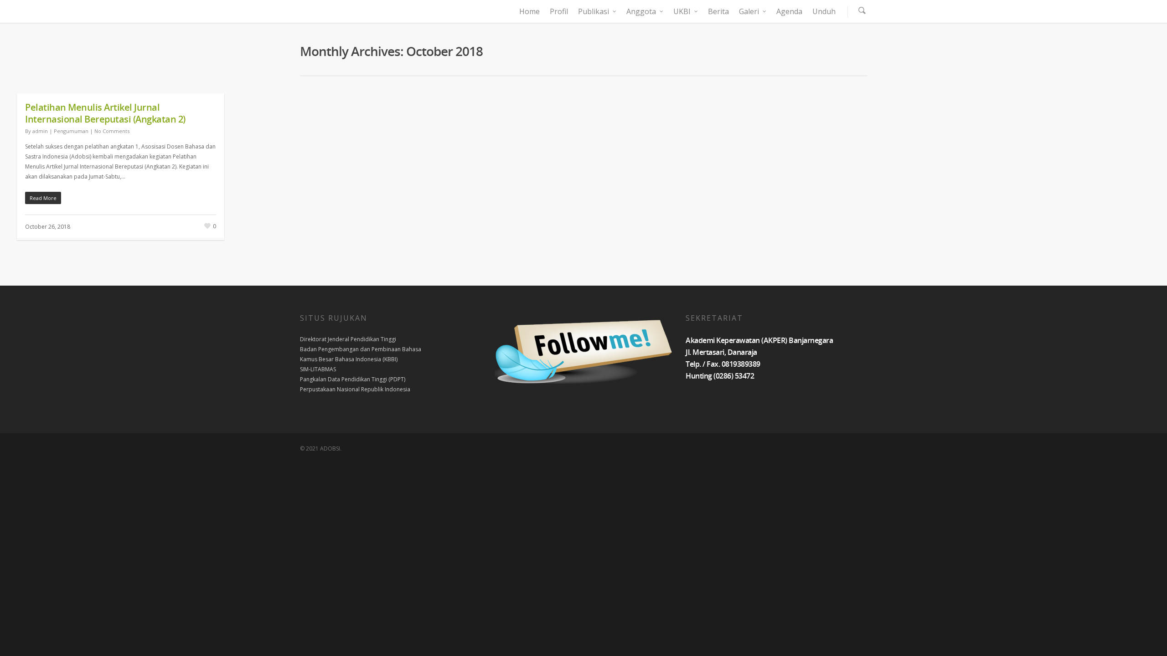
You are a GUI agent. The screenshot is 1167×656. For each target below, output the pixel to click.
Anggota (641, 11)
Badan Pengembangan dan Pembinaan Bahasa (360, 349)
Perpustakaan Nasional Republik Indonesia (355, 389)
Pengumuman (71, 131)
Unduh (824, 11)
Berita (718, 11)
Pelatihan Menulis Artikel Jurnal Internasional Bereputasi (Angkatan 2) (105, 113)
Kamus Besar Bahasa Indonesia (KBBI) (349, 359)
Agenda (789, 11)
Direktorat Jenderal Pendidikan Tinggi (348, 339)
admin (40, 131)
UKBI (682, 11)
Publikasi (593, 11)
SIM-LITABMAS (318, 369)
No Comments (111, 131)
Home (529, 11)
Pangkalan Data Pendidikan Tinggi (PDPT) (352, 379)
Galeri (749, 11)
